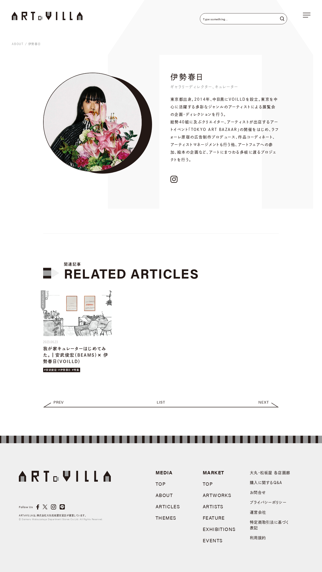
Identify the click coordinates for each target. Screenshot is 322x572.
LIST (161, 402)
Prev (59, 402)
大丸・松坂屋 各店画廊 (270, 473)
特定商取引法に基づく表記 (269, 525)
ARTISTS (213, 506)
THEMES (166, 517)
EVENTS (213, 540)
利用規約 (258, 538)
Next (263, 402)
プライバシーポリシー (268, 502)
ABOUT (18, 43)
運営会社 (258, 512)
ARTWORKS (217, 495)
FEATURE (214, 517)
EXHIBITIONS (219, 529)
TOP (161, 483)
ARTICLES (168, 506)
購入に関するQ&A (266, 482)
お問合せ (258, 492)
